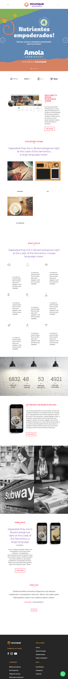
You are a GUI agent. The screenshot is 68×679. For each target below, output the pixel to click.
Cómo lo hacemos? (41, 658)
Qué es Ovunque (41, 651)
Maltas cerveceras (15, 667)
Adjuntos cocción (14, 674)
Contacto (38, 674)
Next (35, 610)
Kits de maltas (13, 670)
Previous (32, 610)
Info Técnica (40, 667)
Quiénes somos (40, 654)
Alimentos (39, 670)
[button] (63, 674)
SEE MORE (20, 570)
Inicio (38, 647)
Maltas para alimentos (16, 677)
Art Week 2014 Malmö (20, 185)
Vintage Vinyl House (48, 185)
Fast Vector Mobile (20, 219)
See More (49, 128)
